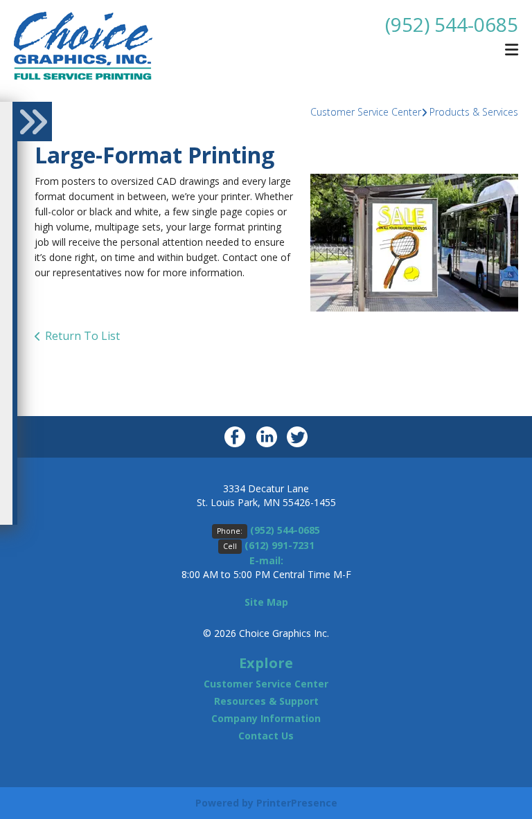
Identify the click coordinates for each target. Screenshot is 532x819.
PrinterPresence (296, 802)
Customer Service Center (365, 111)
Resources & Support (266, 701)
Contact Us (266, 735)
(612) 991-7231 (279, 545)
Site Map (266, 602)
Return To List (82, 335)
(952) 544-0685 (451, 24)
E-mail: (266, 560)
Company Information (266, 718)
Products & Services (473, 111)
